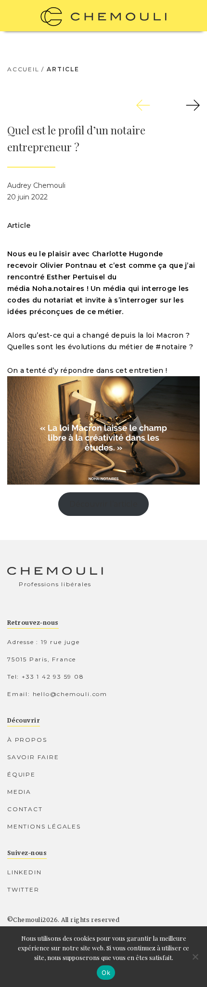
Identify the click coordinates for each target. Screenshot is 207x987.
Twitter (23, 889)
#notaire (171, 346)
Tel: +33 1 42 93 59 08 (45, 676)
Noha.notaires (58, 288)
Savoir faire (33, 757)
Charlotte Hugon (123, 254)
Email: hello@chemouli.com (57, 693)
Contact (25, 809)
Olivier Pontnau (68, 265)
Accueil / (25, 69)
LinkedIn (24, 872)
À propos (27, 739)
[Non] (195, 956)
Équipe (21, 774)
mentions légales (44, 826)
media (19, 791)
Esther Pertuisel (76, 277)
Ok (106, 972)
